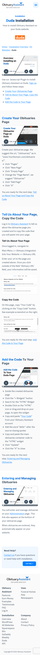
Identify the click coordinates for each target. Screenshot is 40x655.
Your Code (26, 416)
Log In (5, 611)
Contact (24, 622)
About (24, 619)
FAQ (4, 608)
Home (4, 47)
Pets (23, 595)
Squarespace (8, 628)
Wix (4, 631)
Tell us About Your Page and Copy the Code (19, 196)
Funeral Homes (28, 592)
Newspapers (27, 598)
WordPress (7, 622)
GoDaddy (6, 634)
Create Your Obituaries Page (18, 91)
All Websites (8, 625)
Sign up (33, 83)
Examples (6, 601)
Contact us (9, 555)
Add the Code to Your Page (18, 102)
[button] (35, 5)
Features (6, 595)
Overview (6, 619)
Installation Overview (18, 47)
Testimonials (8, 604)
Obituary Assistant (19, 223)
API (3, 644)
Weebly (5, 637)
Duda (4, 640)
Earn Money (7, 598)
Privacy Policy (27, 625)
